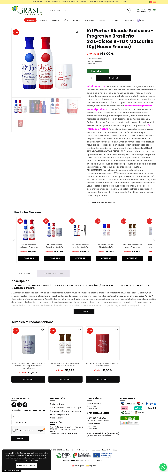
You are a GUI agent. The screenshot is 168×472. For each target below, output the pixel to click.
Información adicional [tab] (53, 273)
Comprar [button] (28, 379)
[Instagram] (19, 404)
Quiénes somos (57, 418)
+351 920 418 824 (103, 433)
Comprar (113, 78)
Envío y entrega (57, 404)
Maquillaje (89, 20)
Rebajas (30, 20)
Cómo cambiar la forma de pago (65, 407)
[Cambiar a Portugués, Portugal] (150, 2)
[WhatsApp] (163, 467)
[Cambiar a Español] (154, 2)
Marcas (43, 20)
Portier (95, 64)
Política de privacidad (60, 414)
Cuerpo (76, 20)
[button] (77, 32)
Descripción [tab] (24, 273)
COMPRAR (29, 258)
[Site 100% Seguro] (129, 420)
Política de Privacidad (109, 450)
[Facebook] (13, 404)
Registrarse (141, 12)
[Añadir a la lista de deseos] (42, 330)
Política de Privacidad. (29, 460)
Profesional (128, 20)
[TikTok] (25, 404)
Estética (102, 20)
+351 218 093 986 (96, 418)
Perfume (114, 20)
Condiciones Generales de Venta (65, 411)
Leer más (84, 311)
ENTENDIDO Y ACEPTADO (26, 465)
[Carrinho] (154, 10)
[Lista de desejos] (149, 10)
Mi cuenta (141, 9)
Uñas (66, 20)
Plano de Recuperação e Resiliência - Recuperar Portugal (84, 460)
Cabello (55, 20)
